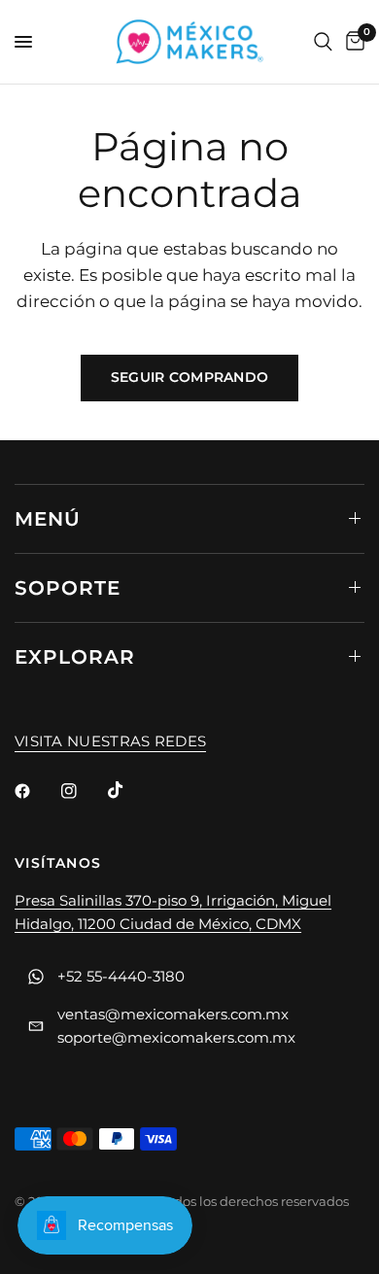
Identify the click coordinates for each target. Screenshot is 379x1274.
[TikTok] (129, 790)
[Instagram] (82, 791)
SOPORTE (68, 588)
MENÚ (48, 519)
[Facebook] (36, 791)
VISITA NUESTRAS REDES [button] (110, 741)
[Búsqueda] (323, 42)
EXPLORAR (75, 657)
